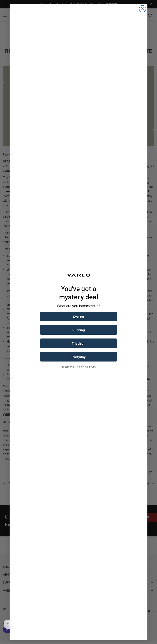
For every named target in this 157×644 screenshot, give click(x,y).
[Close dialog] (142, 8)
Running (78, 330)
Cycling (78, 316)
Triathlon (78, 343)
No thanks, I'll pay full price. (78, 366)
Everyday (78, 357)
